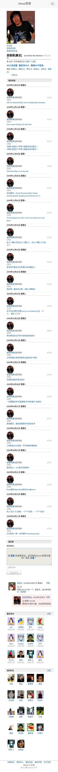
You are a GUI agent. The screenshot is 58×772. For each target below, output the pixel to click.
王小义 (11, 660)
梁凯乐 (19, 583)
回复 (48, 583)
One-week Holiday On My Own (19, 124)
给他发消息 (11, 48)
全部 (49, 614)
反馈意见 (11, 762)
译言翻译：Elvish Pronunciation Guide (22, 193)
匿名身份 (12, 568)
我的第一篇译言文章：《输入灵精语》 (21, 289)
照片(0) (29, 69)
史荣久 (40, 700)
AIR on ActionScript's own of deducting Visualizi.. (26, 103)
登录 (13, 555)
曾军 (40, 660)
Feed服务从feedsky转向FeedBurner (21, 490)
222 (11, 627)
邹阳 (12, 314)
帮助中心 (20, 762)
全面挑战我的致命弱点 (16, 380)
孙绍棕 (30, 644)
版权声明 (38, 762)
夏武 (21, 684)
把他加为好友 (12, 51)
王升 (40, 644)
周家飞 (30, 660)
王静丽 (11, 717)
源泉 (21, 717)
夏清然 (30, 684)
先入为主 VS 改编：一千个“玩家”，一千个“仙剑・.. (27, 512)
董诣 (11, 733)
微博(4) (14, 69)
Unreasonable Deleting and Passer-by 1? (23, 196)
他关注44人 (24, 65)
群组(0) (37, 69)
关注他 (9, 46)
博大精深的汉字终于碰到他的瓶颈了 (21, 336)
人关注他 (12, 65)
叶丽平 (40, 733)
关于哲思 (47, 762)
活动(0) (44, 69)
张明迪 (20, 750)
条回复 (23, 592)
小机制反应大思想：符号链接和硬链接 (22, 446)
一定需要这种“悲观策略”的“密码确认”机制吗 (24, 402)
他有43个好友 (37, 65)
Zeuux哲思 (24, 3)
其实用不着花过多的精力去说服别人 (21, 267)
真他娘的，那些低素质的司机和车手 (21, 424)
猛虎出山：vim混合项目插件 (18, 468)
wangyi (21, 644)
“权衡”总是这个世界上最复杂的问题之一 (22, 149)
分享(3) (14, 75)
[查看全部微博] (8, 58)
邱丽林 (20, 627)
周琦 (40, 684)
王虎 (40, 717)
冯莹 (11, 684)
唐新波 (30, 733)
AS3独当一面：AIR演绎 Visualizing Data (23, 534)
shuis (40, 627)
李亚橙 (11, 700)
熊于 (30, 627)
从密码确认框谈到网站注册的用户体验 (22, 358)
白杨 (21, 700)
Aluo (11, 644)
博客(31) (22, 69)
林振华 (30, 717)
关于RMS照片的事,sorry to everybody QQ (23, 311)
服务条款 (29, 762)
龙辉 (21, 660)
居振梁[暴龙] (12, 97)
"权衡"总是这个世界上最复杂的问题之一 (22, 147)
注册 (32, 558)
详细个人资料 (30, 62)
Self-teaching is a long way (17, 171)
